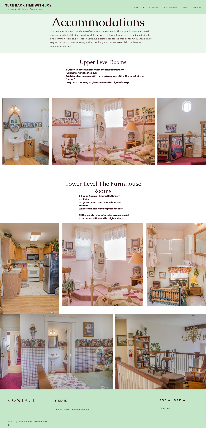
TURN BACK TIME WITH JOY (28, 5)
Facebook (165, 408)
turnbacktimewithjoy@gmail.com (72, 409)
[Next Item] (201, 352)
